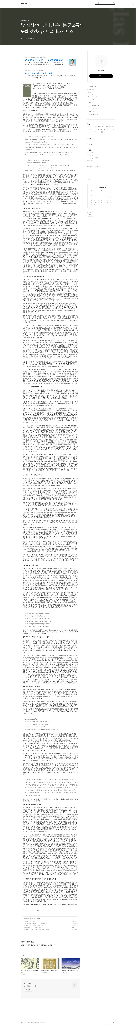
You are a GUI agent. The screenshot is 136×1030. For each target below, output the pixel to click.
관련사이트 (106, 1022)
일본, (107, 126)
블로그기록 (90, 152)
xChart (105, 1014)
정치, (110, 126)
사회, (101, 129)
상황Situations (92, 114)
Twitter (97, 167)
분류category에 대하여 (93, 158)
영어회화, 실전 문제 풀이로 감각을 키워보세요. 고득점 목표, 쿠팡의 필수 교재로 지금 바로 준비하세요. (50, 77)
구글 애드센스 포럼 (108, 1017)
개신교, (94, 129)
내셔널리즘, (90, 132)
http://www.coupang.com (32, 70)
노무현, (110, 129)
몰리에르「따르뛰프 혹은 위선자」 (32, 925)
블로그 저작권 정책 (91, 155)
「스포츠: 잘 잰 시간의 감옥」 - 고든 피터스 (34, 923)
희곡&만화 (92, 98)
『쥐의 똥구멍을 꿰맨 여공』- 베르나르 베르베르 (36, 929)
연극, (102, 132)
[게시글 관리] (32, 910)
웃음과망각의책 (27, 918)
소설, (104, 129)
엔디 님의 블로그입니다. (30, 986)
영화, (92, 126)
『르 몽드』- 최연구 (29, 921)
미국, (96, 126)
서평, (98, 129)
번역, (107, 129)
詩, (113, 129)
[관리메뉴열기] (132, 3)
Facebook (90, 167)
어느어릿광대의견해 (93, 106)
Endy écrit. (90, 160)
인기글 (94, 139)
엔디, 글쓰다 (25, 4)
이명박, (99, 126)
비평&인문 (93, 96)
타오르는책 (91, 90)
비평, (95, 132)
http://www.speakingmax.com (34, 57)
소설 (91, 94)
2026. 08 (101, 187)
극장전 (90, 102)
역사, (113, 126)
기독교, (89, 126)
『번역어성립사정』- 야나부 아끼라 (32, 927)
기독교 (91, 100)
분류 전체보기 (92, 86)
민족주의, (89, 129)
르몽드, (103, 126)
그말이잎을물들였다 (94, 108)
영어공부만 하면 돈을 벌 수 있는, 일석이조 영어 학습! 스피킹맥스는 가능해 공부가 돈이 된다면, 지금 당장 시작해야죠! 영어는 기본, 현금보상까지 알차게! (45, 63)
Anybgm (106, 1019)
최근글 (89, 139)
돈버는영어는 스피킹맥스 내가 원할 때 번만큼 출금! (44, 60)
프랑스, (98, 132)
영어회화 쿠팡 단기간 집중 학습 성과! (38, 73)
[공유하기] (29, 910)
